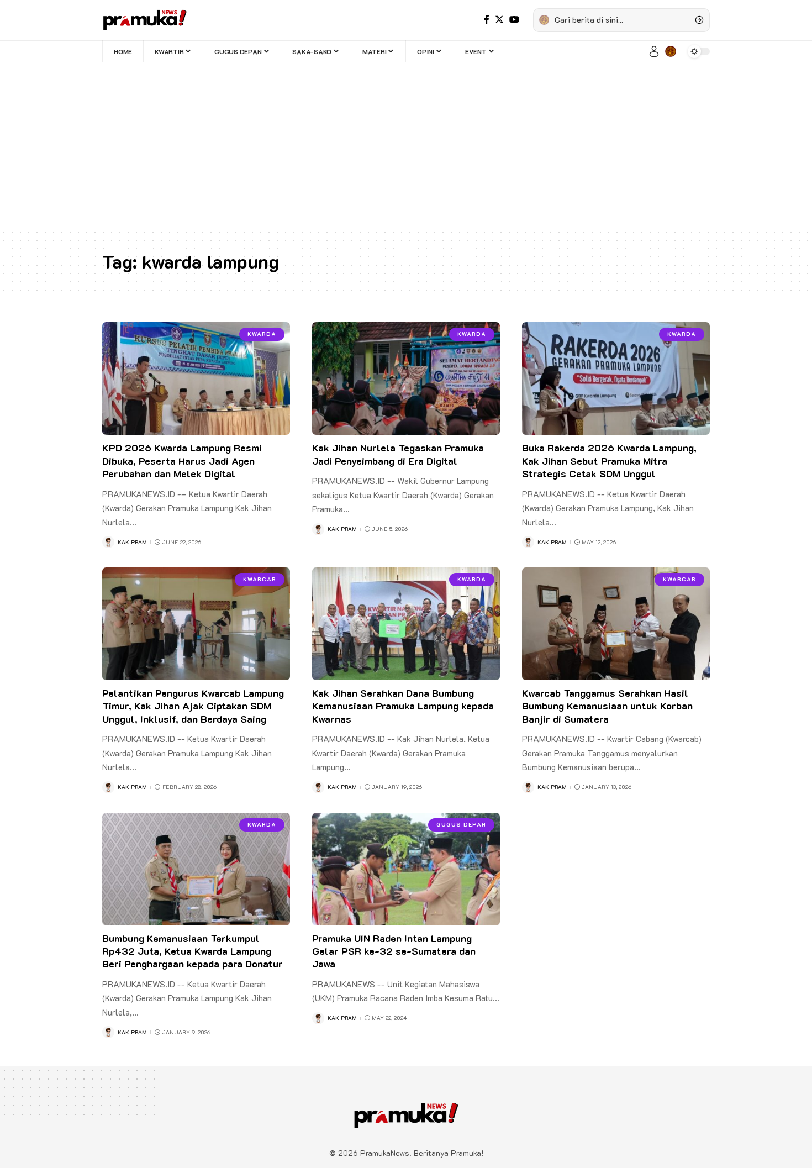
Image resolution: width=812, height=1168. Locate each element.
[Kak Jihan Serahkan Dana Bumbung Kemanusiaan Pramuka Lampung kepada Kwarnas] (406, 623)
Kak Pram (132, 542)
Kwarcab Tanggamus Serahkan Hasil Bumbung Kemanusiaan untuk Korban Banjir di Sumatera (607, 705)
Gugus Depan (461, 824)
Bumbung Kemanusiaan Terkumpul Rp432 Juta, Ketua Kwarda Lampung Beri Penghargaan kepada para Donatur (192, 951)
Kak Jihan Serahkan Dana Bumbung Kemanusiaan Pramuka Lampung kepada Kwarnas (403, 705)
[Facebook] (486, 19)
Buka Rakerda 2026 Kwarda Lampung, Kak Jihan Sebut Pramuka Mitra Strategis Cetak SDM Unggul (609, 460)
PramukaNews (384, 1153)
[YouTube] (514, 19)
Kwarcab (259, 579)
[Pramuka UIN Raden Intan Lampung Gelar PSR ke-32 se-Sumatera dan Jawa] (406, 869)
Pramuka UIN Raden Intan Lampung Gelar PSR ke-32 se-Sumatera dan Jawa (394, 951)
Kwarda (261, 334)
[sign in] (654, 51)
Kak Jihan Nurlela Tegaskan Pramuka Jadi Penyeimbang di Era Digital (398, 454)
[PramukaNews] (144, 20)
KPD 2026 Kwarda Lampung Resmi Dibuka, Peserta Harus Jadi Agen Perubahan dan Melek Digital (182, 460)
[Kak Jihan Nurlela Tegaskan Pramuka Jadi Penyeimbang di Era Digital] (406, 378)
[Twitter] (499, 19)
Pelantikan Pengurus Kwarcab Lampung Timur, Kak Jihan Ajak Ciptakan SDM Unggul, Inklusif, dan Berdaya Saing (193, 705)
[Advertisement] (406, 145)
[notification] (670, 51)
